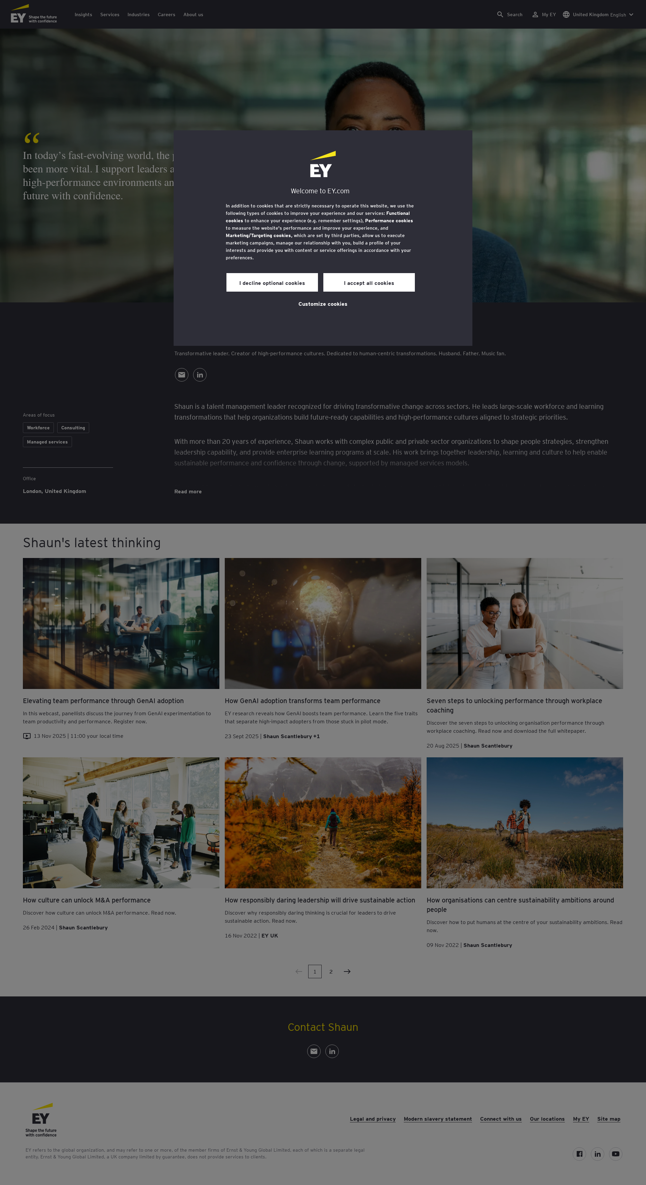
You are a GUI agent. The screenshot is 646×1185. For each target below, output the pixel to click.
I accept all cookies (369, 282)
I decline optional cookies (272, 282)
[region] (323, 238)
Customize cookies (323, 303)
